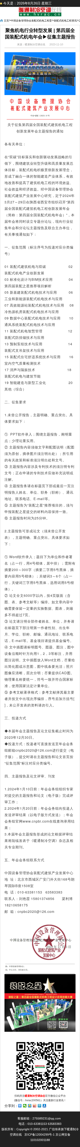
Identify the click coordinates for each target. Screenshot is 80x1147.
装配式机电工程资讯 (65, 20)
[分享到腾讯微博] (39, 1105)
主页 (6, 20)
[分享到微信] (25, 1105)
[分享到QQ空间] (30, 1105)
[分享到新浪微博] (34, 1105)
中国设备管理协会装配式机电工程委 (31, 20)
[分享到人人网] (44, 1105)
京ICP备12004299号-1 (39, 1134)
